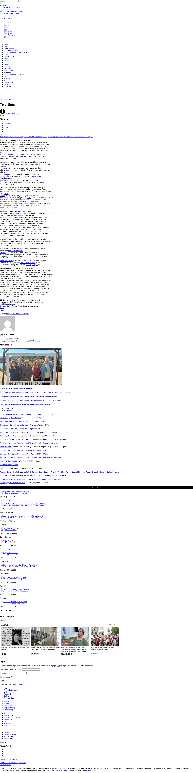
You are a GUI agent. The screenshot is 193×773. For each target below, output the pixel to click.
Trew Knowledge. (68, 770)
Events (6, 27)
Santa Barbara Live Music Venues (16, 52)
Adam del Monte (6, 261)
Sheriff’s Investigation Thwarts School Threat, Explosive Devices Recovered (29, 443)
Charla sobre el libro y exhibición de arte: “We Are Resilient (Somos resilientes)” (26, 404)
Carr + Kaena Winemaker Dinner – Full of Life (18, 566)
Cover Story (8, 710)
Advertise (7, 78)
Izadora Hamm (20, 454)
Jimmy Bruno (4, 195)
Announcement (6, 439)
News (6, 17)
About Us (7, 80)
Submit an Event (6, 7)
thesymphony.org (32, 265)
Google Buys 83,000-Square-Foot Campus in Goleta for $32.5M (24, 450)
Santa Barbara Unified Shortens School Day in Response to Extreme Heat (28, 414)
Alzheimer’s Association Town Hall (14, 493)
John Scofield (6, 179)
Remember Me (7, 677)
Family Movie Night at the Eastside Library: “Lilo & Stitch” (23, 505)
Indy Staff (11, 113)
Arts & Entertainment (12, 19)
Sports (6, 29)
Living (6, 21)
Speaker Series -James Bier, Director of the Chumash (21, 517)
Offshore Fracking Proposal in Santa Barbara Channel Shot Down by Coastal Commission (28, 396)
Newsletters (19, 7)
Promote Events (10, 725)
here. (20, 684)
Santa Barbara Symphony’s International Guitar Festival (18, 153)
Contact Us (8, 82)
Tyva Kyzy (2, 309)
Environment (5, 425)
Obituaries (8, 31)
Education (4, 418)
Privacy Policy (5, 765)
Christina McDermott (20, 425)
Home (6, 44)
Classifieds (8, 37)
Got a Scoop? (14, 13)
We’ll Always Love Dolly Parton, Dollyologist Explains (20, 429)
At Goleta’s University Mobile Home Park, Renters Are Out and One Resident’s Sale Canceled (35, 479)
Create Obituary (10, 734)
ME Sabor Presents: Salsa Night (13, 603)
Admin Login (8, 738)
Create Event (9, 84)
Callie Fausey (16, 418)
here (58, 666)
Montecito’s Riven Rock (9, 465)
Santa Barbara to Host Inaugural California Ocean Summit (22, 421)
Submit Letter (9, 736)
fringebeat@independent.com (17, 314)
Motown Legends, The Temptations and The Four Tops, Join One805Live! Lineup (30, 457)
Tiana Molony (12, 461)
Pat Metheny (3, 167)
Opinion (7, 25)
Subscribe (5, 13)
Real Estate (8, 33)
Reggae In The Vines (9, 554)
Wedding (7, 72)
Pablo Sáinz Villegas (27, 263)
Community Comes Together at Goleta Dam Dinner (16, 388)
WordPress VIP (89, 770)
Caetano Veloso (14, 278)
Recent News (9, 409)
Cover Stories (9, 70)
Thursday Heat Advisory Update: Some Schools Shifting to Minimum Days (28, 436)
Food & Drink (9, 23)
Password (3, 673)
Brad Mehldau (3, 173)
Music (2, 432)
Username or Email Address (10, 669)
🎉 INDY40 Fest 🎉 (8, 542)
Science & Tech (6, 454)
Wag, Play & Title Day (9, 530)
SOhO (29, 198)
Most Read (8, 411)
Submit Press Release (12, 717)
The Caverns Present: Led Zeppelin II (15, 591)
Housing (3, 483)
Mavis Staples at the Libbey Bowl (13, 579)
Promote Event (9, 698)
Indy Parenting (9, 35)
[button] (15, 641)
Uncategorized (5, 99)
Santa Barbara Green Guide (14, 74)
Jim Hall (17, 211)
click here (50, 770)
